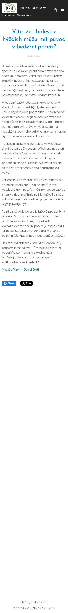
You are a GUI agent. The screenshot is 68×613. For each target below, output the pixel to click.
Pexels (44, 602)
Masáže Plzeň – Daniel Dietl (20, 269)
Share (11, 283)
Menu (62, 10)
